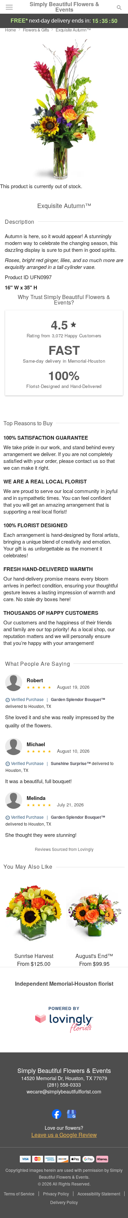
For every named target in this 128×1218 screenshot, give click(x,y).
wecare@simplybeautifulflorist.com (64, 1091)
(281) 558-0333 (64, 1084)
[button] (113, 1202)
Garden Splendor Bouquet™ (78, 699)
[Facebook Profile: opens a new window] (56, 1114)
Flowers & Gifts (36, 30)
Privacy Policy (56, 1194)
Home (10, 30)
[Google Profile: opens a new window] (71, 1114)
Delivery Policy (64, 1202)
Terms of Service (19, 1194)
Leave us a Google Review (64, 1135)
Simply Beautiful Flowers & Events (64, 6)
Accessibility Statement (98, 1194)
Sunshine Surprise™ (71, 763)
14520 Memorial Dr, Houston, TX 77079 (64, 1078)
